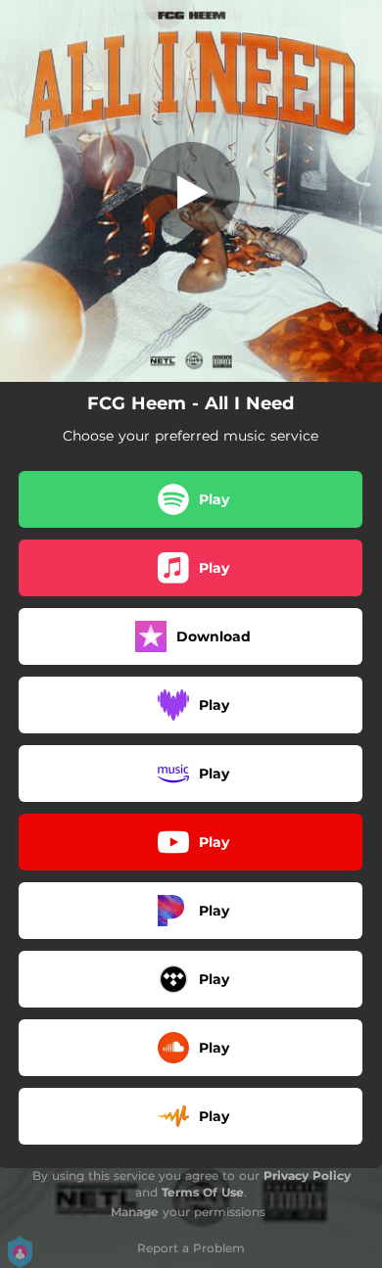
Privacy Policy (307, 1175)
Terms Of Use (203, 1192)
